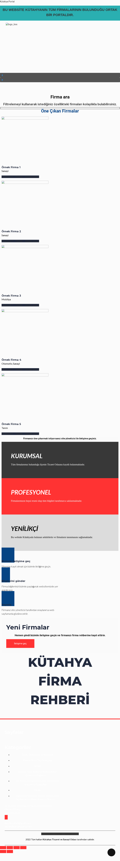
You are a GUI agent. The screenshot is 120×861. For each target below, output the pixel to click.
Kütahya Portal (7, 1)
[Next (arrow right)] (10, 851)
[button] (48, 31)
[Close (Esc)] (3, 847)
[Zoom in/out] (23, 847)
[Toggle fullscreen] (16, 847)
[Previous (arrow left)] (3, 851)
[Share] (10, 847)
